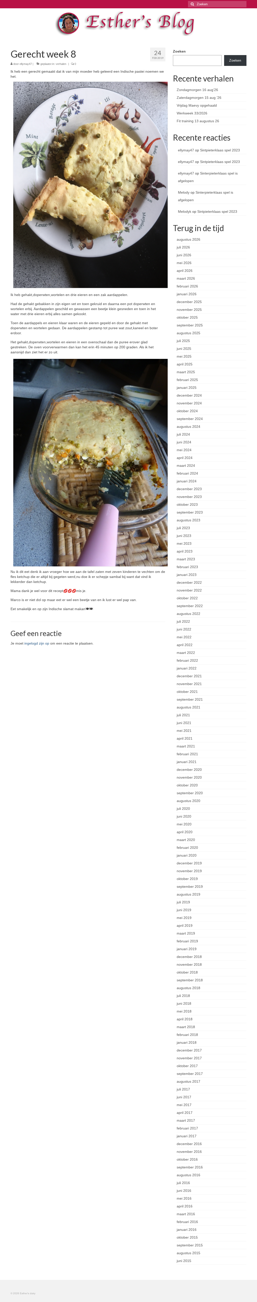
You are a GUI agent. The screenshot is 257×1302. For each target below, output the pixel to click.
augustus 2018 (188, 988)
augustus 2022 (188, 614)
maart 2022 (186, 653)
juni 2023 (184, 536)
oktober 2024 (187, 411)
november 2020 (189, 777)
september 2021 (190, 699)
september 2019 (190, 887)
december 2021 (189, 676)
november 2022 (189, 590)
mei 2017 (184, 1105)
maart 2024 (186, 466)
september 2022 (190, 606)
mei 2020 (184, 824)
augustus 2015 (188, 1253)
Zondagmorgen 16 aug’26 (197, 90)
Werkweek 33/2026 (192, 113)
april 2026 (184, 271)
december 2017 (189, 1050)
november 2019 (189, 871)
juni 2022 (184, 629)
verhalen (61, 63)
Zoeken (179, 51)
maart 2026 (186, 278)
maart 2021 (186, 746)
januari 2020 (187, 855)
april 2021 (184, 738)
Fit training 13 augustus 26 (198, 121)
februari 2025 (187, 380)
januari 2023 (187, 575)
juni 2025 (184, 349)
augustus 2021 (188, 707)
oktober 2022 (187, 598)
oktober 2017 (187, 1066)
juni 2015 (184, 1261)
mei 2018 (184, 1011)
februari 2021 (187, 754)
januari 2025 (187, 388)
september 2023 (190, 512)
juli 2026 (183, 247)
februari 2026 (187, 286)
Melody (183, 192)
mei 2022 (184, 637)
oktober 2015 (187, 1237)
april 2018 (184, 1019)
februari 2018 (187, 1035)
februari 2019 (187, 941)
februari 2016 (187, 1222)
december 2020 (189, 770)
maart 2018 (186, 1027)
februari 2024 (187, 473)
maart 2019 (186, 933)
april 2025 (184, 364)
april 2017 (184, 1113)
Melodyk (184, 211)
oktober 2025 (187, 317)
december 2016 (189, 1144)
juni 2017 (184, 1097)
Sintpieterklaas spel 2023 (220, 150)
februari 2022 (187, 660)
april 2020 (184, 832)
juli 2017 (183, 1089)
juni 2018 (184, 1003)
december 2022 (189, 582)
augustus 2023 (188, 520)
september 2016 (190, 1167)
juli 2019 (183, 902)
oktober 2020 (187, 785)
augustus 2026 (188, 239)
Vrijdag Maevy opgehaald (197, 105)
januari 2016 (187, 1230)
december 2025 (189, 302)
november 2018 (189, 964)
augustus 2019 (188, 894)
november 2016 (189, 1152)
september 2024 (190, 419)
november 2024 (189, 403)
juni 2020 (184, 816)
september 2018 (190, 980)
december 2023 (189, 489)
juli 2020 (183, 809)
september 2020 (190, 793)
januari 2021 (187, 762)
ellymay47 (26, 63)
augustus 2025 (188, 333)
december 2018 (189, 957)
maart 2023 (186, 559)
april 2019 (184, 925)
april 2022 (184, 645)
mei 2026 (184, 263)
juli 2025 (183, 341)
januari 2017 (187, 1136)
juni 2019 (184, 910)
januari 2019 (187, 949)
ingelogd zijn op (36, 643)
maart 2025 (186, 372)
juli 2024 (183, 434)
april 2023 (184, 551)
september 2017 (190, 1074)
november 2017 (189, 1058)
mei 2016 (184, 1198)
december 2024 (189, 395)
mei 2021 (184, 731)
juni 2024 (184, 442)
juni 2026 (184, 255)
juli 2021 (183, 715)
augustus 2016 (188, 1175)
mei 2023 (184, 543)
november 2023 (189, 497)
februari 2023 (187, 567)
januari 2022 (187, 668)
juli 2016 (183, 1183)
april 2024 (184, 458)
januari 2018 (187, 1042)
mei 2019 (184, 918)
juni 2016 (184, 1191)
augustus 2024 (188, 427)
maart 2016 (186, 1214)
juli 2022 (183, 621)
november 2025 (189, 310)
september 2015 (190, 1245)
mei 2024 (184, 450)
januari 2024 (187, 481)
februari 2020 (187, 848)
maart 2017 (186, 1120)
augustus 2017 (188, 1081)
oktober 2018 (187, 972)
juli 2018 (183, 996)
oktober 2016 (187, 1159)
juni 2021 (184, 723)
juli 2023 (183, 528)
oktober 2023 (187, 504)
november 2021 (189, 684)
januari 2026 (187, 294)
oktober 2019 (187, 879)
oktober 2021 (187, 692)
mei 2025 (184, 356)
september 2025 (190, 325)
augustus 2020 (188, 801)
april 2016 (184, 1206)
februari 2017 (187, 1128)
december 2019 (189, 863)
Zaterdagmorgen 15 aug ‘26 (199, 98)
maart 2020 (186, 840)
